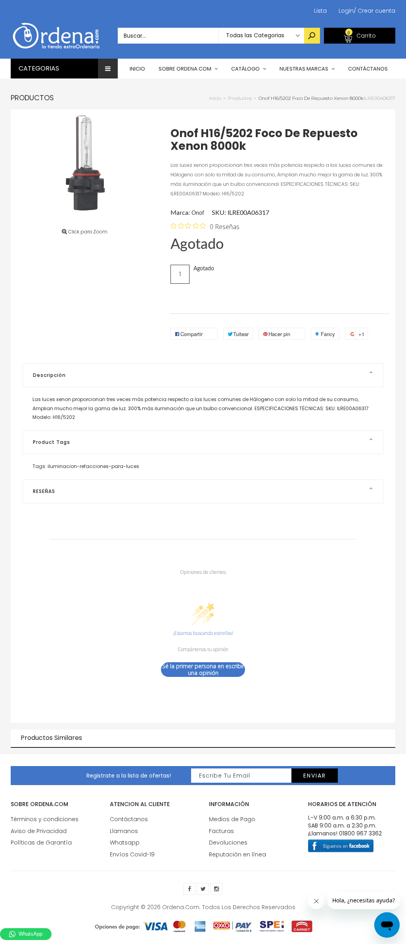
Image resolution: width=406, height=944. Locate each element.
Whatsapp (125, 843)
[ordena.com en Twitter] (203, 889)
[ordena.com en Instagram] (216, 889)
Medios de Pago (232, 819)
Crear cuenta (374, 11)
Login (346, 11)
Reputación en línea (237, 854)
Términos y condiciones (45, 819)
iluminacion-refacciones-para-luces (93, 466)
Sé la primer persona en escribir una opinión (203, 669)
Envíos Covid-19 (132, 854)
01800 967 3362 (360, 833)
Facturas (221, 831)
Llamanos (124, 831)
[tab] (203, 375)
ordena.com (180, 907)
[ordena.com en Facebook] (189, 889)
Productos (32, 98)
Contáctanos (129, 819)
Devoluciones (228, 843)
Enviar (314, 776)
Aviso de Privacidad (39, 831)
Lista (320, 11)
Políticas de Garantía (41, 843)
